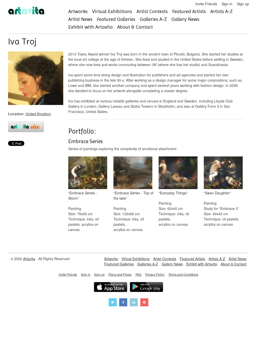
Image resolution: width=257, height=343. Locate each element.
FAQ (138, 274)
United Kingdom (38, 113)
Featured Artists (189, 11)
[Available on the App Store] (110, 287)
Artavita (29, 258)
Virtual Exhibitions (112, 11)
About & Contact (135, 27)
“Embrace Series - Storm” (82, 195)
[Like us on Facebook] (123, 303)
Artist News (80, 19)
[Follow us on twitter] (113, 303)
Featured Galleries (116, 19)
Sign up (243, 3)
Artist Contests (152, 11)
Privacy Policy (154, 274)
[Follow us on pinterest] (144, 303)
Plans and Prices (120, 274)
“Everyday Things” (173, 192)
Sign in (227, 3)
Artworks (78, 11)
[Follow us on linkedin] (134, 303)
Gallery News (185, 19)
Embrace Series (85, 141)
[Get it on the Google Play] (146, 287)
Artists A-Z (221, 11)
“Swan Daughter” (217, 192)
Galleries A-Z (153, 19)
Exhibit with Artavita (90, 27)
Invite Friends (206, 3)
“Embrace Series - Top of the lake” (133, 195)
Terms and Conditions (183, 274)
